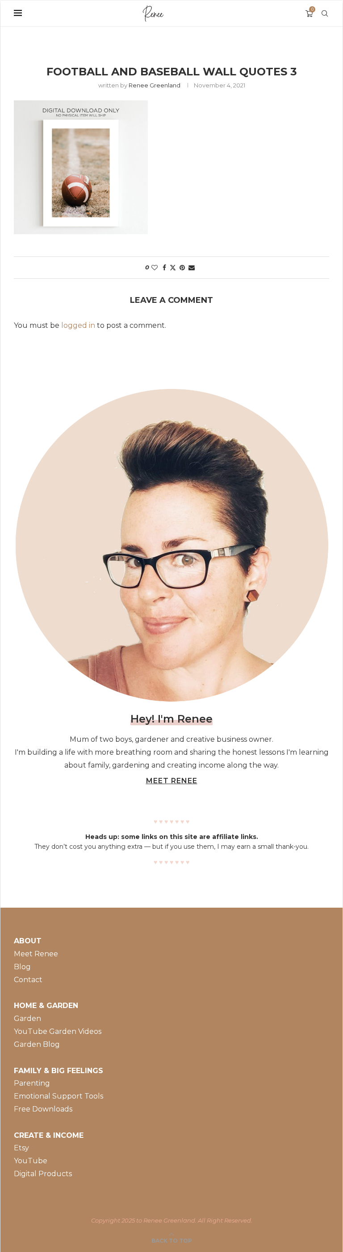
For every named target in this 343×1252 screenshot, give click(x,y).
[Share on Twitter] (173, 268)
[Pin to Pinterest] (182, 268)
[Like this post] (154, 268)
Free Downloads (43, 1109)
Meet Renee (36, 954)
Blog (22, 967)
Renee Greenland (154, 85)
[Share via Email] (191, 268)
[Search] (324, 13)
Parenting (32, 1083)
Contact (28, 979)
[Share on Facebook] (164, 268)
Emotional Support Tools (58, 1096)
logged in (78, 325)
